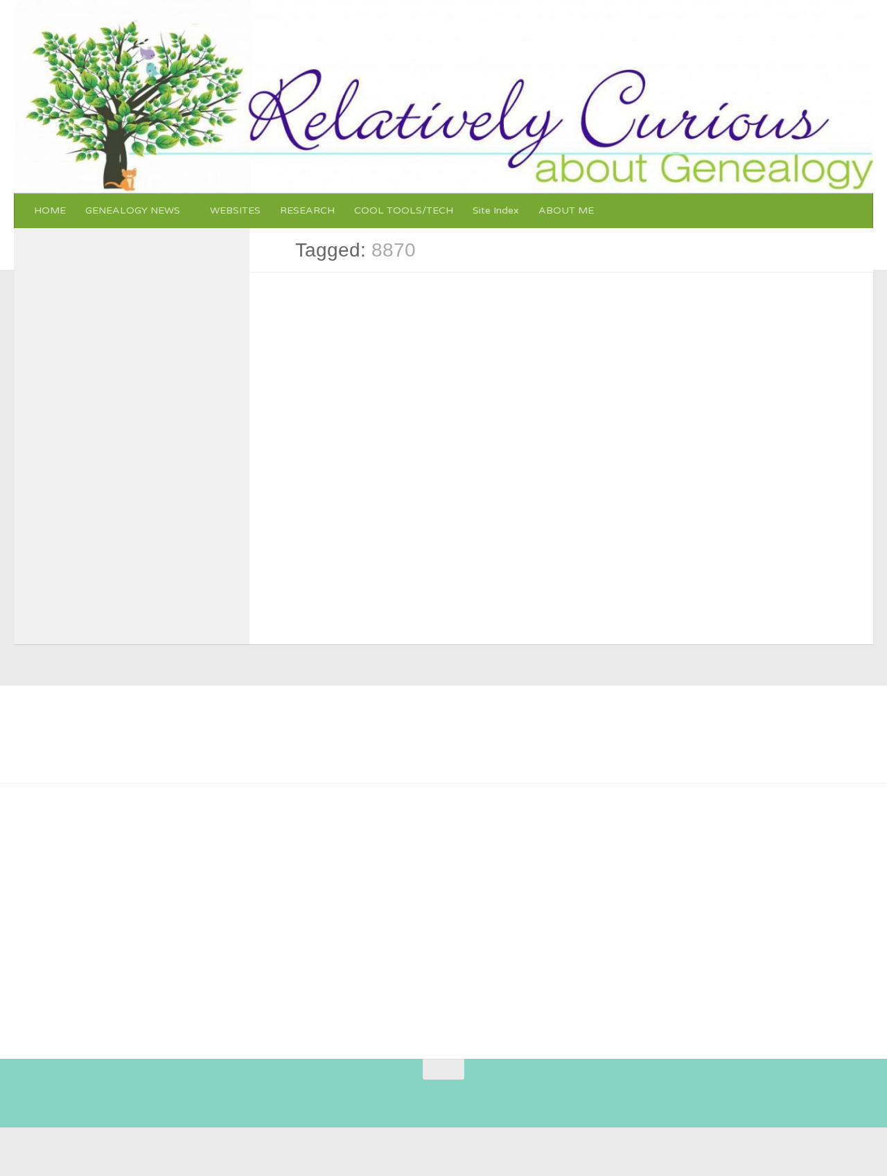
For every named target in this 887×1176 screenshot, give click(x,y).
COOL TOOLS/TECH (403, 210)
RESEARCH (307, 210)
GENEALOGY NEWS (132, 210)
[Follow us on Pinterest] (370, 1096)
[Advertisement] (432, 915)
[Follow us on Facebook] (395, 1096)
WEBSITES (235, 210)
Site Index (496, 210)
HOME (50, 210)
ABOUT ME (566, 210)
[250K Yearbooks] (69, 884)
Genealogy (290, 312)
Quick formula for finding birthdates (356, 331)
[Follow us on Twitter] (420, 1096)
